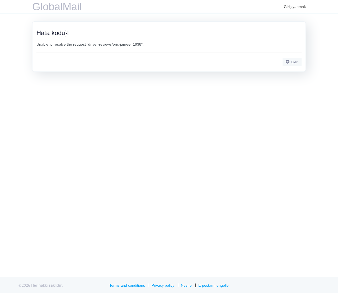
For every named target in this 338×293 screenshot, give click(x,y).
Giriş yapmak (295, 6)
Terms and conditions (127, 285)
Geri (294, 62)
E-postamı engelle (213, 285)
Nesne (186, 285)
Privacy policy (163, 285)
